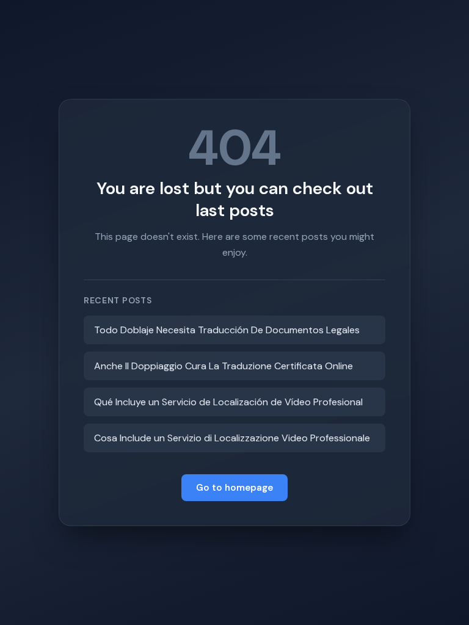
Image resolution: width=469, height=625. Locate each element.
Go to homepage (234, 488)
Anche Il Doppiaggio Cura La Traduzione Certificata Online (223, 365)
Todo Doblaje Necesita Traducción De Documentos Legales (227, 329)
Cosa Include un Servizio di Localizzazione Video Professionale (232, 438)
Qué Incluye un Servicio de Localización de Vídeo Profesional (228, 402)
